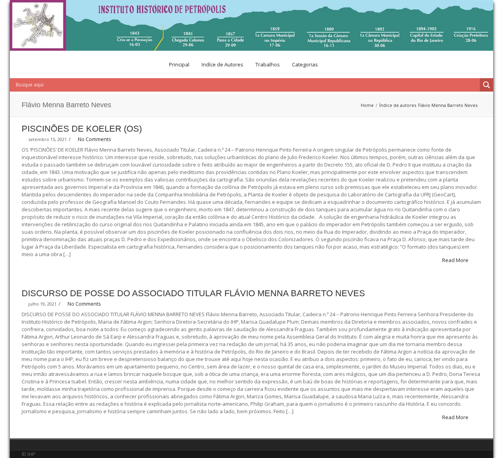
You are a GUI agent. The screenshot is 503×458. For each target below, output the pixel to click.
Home (367, 105)
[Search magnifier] (486, 85)
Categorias (305, 64)
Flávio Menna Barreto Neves (447, 105)
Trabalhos (267, 64)
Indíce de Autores (222, 64)
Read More (456, 260)
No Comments (94, 139)
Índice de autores (397, 105)
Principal (179, 64)
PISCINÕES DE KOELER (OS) (82, 129)
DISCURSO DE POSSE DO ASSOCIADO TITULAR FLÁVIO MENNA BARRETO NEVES (193, 293)
